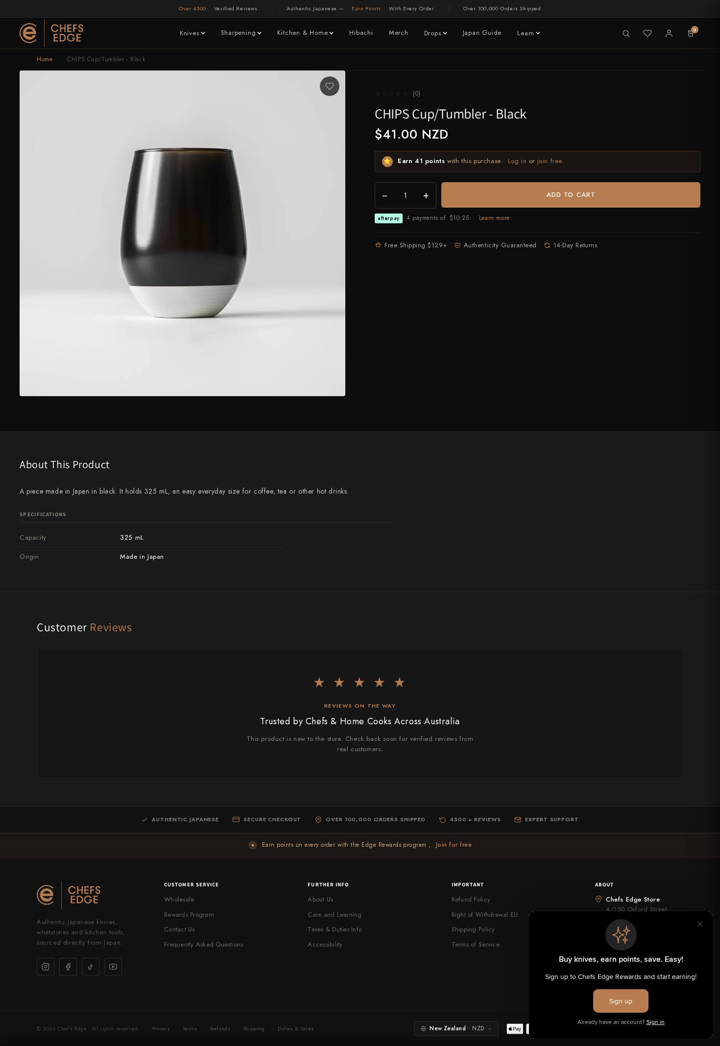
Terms (190, 1028)
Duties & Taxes (296, 1028)
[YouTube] (113, 966)
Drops (432, 33)
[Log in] (669, 33)
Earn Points (366, 8)
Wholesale (179, 899)
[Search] (626, 33)
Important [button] (468, 884)
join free (549, 161)
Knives (189, 33)
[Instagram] (45, 966)
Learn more (494, 218)
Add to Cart (571, 194)
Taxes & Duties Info (335, 929)
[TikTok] (90, 966)
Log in (517, 161)
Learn (525, 33)
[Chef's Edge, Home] (51, 33)
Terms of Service (476, 944)
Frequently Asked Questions (203, 944)
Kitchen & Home (302, 32)
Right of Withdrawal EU (485, 914)
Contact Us (179, 929)
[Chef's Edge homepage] (90, 895)
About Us (320, 899)
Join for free (454, 844)
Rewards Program (189, 914)
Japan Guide (482, 32)
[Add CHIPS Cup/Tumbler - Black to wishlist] (329, 86)
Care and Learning (334, 914)
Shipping (254, 1028)
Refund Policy (471, 899)
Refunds (220, 1028)
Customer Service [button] (191, 884)
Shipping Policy (473, 929)
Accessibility (325, 944)
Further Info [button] (328, 884)
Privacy (161, 1028)
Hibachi (361, 32)
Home (44, 59)
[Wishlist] (647, 33)
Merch (398, 32)
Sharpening (238, 32)
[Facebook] (68, 966)
